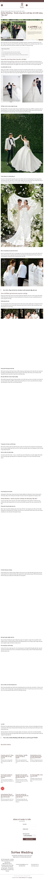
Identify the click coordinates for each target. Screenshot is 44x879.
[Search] (2, 5)
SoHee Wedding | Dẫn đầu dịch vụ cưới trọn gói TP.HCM (23, 737)
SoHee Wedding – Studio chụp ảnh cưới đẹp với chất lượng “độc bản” (15, 54)
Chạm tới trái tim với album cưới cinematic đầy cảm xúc (23, 290)
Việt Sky (30, 877)
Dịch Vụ (37, 864)
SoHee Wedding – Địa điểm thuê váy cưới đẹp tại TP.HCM (22, 756)
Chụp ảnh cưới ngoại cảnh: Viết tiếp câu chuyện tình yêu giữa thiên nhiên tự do (22, 776)
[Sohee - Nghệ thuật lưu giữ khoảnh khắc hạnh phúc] (22, 5)
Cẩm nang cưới (4, 11)
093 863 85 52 (22, 865)
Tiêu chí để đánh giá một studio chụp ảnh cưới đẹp (11, 53)
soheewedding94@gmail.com (22, 864)
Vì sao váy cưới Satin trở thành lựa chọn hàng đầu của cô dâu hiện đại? (22, 795)
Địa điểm (8, 11)
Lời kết (3, 56)
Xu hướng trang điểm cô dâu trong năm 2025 (36, 775)
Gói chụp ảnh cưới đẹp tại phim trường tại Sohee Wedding (6, 776)
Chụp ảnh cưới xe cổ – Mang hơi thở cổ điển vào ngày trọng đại (7, 756)
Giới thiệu (33, 865)
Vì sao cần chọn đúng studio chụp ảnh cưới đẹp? (11, 51)
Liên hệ (36, 865)
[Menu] (27, 5)
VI (2, 1)
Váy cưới (16, 875)
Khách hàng (20, 875)
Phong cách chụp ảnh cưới (16, 11)
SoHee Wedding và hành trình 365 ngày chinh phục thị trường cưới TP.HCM (36, 756)
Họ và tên (24, 824)
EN (1, 1)
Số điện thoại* (25, 828)
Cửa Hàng (33, 864)
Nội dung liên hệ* (26, 833)
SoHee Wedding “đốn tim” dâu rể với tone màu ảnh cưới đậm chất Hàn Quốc (7, 795)
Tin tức (23, 11)
